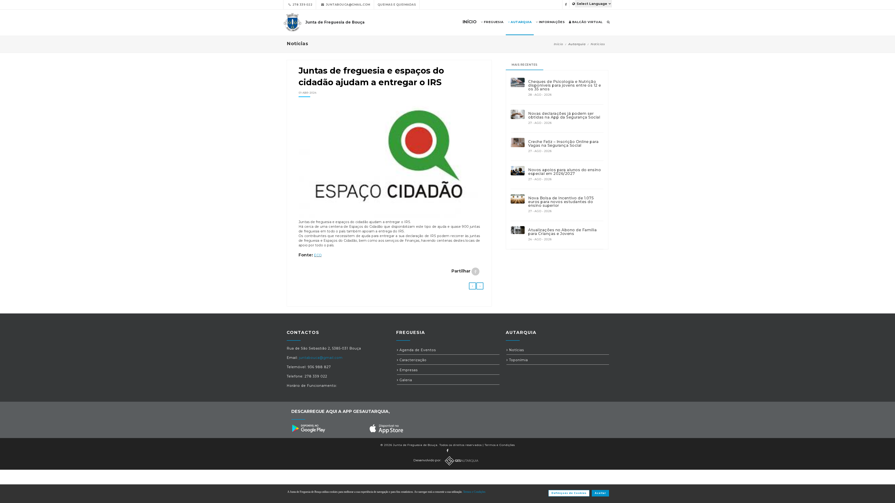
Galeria (405, 380)
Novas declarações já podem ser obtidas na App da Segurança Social (564, 115)
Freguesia (493, 22)
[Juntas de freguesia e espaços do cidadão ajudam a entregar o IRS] (389, 164)
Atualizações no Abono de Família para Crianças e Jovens (562, 232)
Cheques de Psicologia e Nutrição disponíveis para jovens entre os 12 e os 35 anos (564, 85)
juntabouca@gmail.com (347, 4)
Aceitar (600, 493)
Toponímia (518, 360)
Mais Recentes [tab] (524, 64)
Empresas (408, 370)
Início (558, 44)
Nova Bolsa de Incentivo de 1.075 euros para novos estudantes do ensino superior (561, 201)
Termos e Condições (500, 445)
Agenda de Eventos (417, 350)
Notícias (598, 44)
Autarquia (521, 22)
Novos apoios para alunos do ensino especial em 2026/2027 (564, 172)
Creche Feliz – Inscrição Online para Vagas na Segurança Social (563, 143)
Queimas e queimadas (397, 4)
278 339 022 (302, 4)
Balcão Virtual (587, 22)
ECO (318, 255)
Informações (551, 22)
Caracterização (412, 360)
